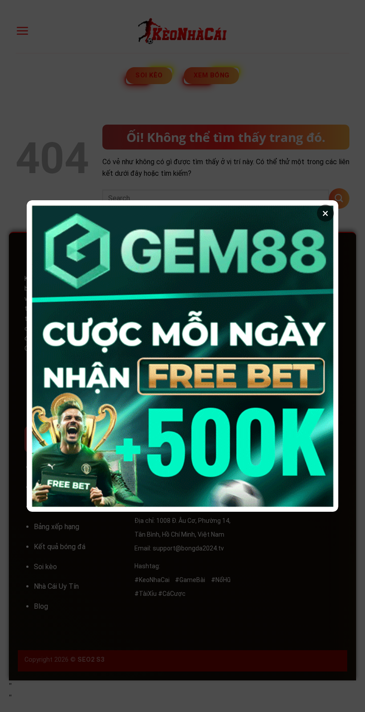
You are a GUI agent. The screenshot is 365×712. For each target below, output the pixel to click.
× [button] (325, 213)
